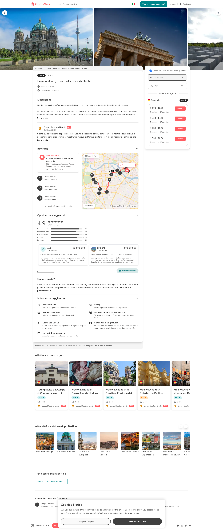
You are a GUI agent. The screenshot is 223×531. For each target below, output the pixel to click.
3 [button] (120, 173)
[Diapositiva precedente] (6, 39)
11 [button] (93, 179)
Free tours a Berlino (78, 68)
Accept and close (137, 521)
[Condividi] (218, 12)
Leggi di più (42, 118)
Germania (51, 345)
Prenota (180, 108)
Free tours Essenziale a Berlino (51, 481)
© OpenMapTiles (116, 206)
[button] (127, 170)
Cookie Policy (132, 513)
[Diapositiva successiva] (217, 39)
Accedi (175, 4)
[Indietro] (4, 12)
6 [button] (109, 180)
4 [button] (117, 170)
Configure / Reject (86, 521)
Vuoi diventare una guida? (153, 4)
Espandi (90, 206)
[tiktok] (186, 525)
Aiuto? (57, 525)
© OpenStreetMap (129, 206)
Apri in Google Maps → (54, 169)
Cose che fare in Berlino (57, 68)
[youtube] (190, 525)
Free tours (39, 345)
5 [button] (111, 174)
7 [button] (106, 192)
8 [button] (99, 193)
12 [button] (92, 175)
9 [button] (99, 189)
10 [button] (96, 182)
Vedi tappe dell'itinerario (60, 206)
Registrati (187, 4)
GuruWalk (39, 68)
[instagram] (182, 525)
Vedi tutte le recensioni (45, 272)
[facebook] (178, 525)
